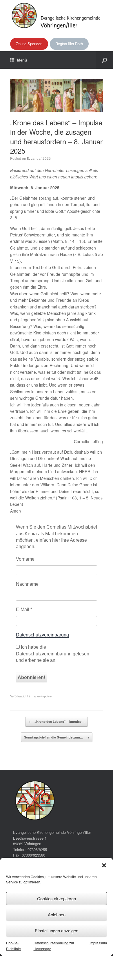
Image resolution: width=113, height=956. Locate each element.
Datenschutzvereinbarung (42, 634)
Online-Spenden (29, 43)
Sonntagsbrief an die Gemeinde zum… (56, 737)
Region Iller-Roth (69, 43)
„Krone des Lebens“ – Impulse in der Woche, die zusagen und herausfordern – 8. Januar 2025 (56, 136)
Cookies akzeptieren (56, 898)
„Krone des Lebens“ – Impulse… (56, 721)
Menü (22, 60)
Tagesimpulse (42, 696)
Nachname (27, 584)
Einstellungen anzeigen (56, 930)
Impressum (98, 942)
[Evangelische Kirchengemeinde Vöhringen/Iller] (56, 15)
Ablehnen (56, 914)
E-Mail (24, 609)
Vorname (25, 559)
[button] (104, 865)
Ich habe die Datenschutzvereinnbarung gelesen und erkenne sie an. (52, 654)
